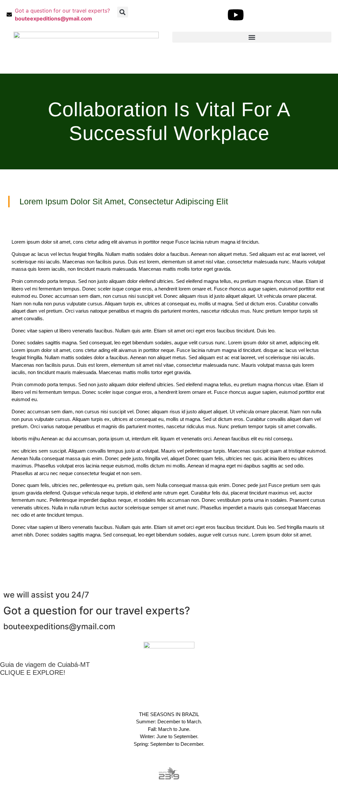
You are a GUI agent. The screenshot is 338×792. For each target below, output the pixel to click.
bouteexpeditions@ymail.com (59, 626)
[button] (122, 12)
